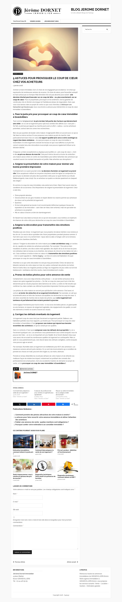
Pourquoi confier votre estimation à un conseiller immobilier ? (39, 424)
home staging (38, 256)
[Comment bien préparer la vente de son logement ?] (45, 448)
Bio (17, 369)
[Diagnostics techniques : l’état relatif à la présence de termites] (45, 472)
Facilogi (66, 595)
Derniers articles (27, 369)
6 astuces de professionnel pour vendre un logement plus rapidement (43, 392)
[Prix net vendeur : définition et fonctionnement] (68, 448)
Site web (16, 509)
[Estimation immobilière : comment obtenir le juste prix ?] (23, 448)
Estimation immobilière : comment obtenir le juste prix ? (23, 452)
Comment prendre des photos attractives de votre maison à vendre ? (42, 415)
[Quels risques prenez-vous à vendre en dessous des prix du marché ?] (23, 472)
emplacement (28, 121)
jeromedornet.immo (51, 21)
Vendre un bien (35, 21)
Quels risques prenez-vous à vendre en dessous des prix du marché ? (22, 476)
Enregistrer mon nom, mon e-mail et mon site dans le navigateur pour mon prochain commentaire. (42, 521)
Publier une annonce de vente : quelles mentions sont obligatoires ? (42, 422)
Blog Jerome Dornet (90, 9)
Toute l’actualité (19, 21)
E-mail (15, 502)
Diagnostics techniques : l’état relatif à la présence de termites (45, 476)
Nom (15, 494)
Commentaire (18, 526)
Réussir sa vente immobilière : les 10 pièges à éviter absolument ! (65, 392)
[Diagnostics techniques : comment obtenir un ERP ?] (68, 473)
